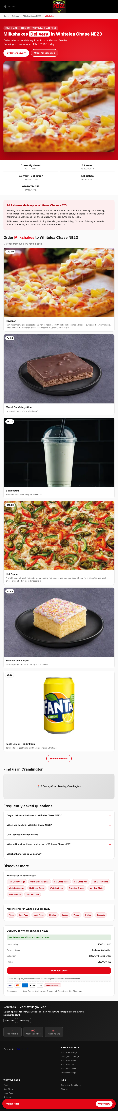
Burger (65, 915)
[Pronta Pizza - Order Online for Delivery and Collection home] (59, 6)
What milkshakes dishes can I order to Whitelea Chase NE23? (39, 844)
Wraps (76, 915)
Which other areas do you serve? (24, 854)
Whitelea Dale (32, 894)
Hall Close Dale (80, 882)
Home (5, 16)
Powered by (8, 1049)
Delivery (15, 16)
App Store (9, 1020)
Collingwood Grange (39, 882)
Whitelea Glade (56, 888)
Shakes (88, 915)
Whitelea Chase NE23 (32, 16)
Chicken (52, 915)
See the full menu (59, 758)
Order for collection (44, 52)
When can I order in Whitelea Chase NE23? (29, 825)
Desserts (101, 915)
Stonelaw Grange (76, 888)
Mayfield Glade (96, 888)
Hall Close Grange (17, 882)
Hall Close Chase (100, 882)
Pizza (11, 915)
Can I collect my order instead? (23, 834)
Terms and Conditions (71, 1085)
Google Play (24, 1020)
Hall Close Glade (61, 882)
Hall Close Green (36, 888)
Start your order (59, 970)
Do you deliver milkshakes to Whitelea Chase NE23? (34, 815)
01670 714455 (31, 186)
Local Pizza (38, 915)
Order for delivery (16, 52)
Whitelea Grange (16, 888)
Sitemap (64, 1089)
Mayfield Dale (15, 894)
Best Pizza (23, 915)
